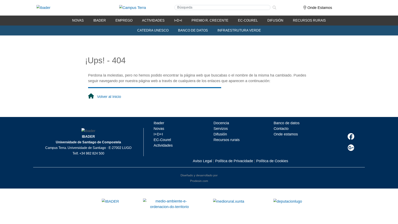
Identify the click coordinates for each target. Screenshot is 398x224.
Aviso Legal (202, 161)
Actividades (153, 20)
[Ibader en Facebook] (351, 136)
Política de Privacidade (234, 161)
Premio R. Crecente (210, 20)
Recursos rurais (227, 140)
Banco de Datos (193, 30)
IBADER (99, 20)
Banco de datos (287, 123)
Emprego (123, 20)
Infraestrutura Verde (239, 30)
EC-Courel (248, 20)
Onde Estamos (319, 8)
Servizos (221, 129)
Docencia (221, 123)
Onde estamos (286, 134)
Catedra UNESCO (153, 30)
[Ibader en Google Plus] (351, 148)
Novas (78, 20)
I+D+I (158, 134)
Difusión (275, 20)
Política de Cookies (272, 161)
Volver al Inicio (109, 97)
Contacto (281, 129)
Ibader (159, 123)
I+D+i (178, 20)
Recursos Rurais (309, 20)
